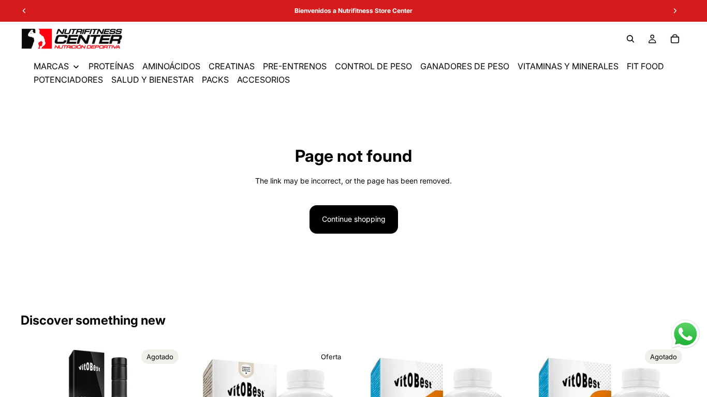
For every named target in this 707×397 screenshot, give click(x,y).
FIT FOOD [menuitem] (645, 66)
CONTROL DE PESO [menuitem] (373, 66)
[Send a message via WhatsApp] (685, 334)
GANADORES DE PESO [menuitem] (464, 66)
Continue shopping (354, 219)
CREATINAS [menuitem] (232, 66)
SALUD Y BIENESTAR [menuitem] (152, 79)
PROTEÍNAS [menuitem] (111, 66)
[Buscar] (630, 38)
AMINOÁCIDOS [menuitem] (171, 66)
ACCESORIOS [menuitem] (263, 79)
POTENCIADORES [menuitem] (68, 79)
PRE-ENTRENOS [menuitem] (295, 66)
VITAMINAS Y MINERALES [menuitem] (568, 66)
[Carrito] (675, 38)
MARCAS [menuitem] (51, 66)
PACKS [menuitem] (215, 79)
